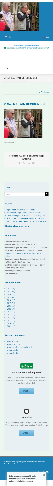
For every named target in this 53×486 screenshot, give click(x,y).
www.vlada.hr (12, 350)
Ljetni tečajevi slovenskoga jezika (21, 210)
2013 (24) (11, 314)
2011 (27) (11, 320)
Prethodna (45, 92)
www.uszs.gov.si (13, 341)
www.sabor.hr (12, 353)
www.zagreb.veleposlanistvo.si (19, 347)
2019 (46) (11, 297)
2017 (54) (11, 303)
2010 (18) (11, 323)
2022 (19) (11, 288)
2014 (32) (11, 311)
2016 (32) (11, 306)
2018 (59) (11, 300)
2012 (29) (11, 317)
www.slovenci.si (13, 344)
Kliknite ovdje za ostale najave (17, 226)
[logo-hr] (26, 46)
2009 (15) (11, 326)
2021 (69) (11, 291)
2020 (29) (11, 294)
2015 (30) (11, 309)
